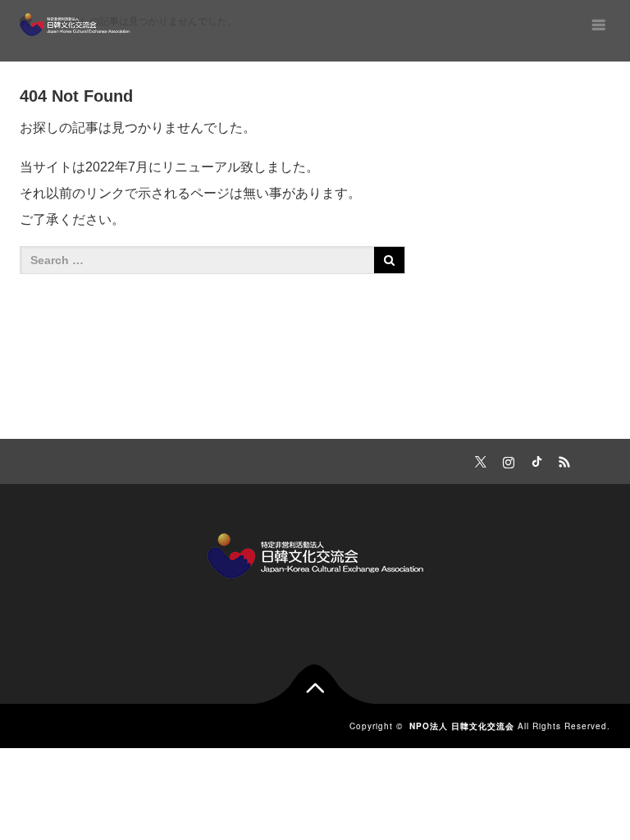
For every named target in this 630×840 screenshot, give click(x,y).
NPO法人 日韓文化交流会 (461, 726)
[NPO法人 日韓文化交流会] (75, 24)
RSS (562, 459)
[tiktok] (534, 459)
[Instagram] (506, 459)
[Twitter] (478, 459)
